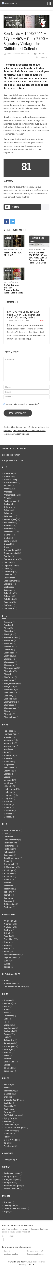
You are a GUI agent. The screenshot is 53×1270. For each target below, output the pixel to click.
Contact (7, 1251)
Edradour (8, 622)
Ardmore (8, 492)
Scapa (6, 861)
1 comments (44, 57)
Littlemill (8, 786)
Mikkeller (8, 1134)
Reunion (7, 1059)
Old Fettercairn (11, 840)
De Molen (8, 1112)
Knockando (9, 768)
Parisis (7, 1137)
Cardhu (7, 568)
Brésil (6, 1013)
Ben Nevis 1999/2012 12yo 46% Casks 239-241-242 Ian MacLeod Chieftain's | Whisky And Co (23, 314)
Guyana (7, 1034)
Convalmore (9, 578)
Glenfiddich (9, 680)
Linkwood (8, 780)
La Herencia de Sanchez (15, 1208)
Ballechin (8, 513)
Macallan (8, 801)
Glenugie (8, 714)
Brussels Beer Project (14, 1100)
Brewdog (8, 1097)
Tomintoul (8, 898)
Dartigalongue (10, 1160)
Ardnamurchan (11, 495)
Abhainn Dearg (10, 479)
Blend (8, 271)
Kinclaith (8, 761)
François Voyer (11, 1179)
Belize (6, 1006)
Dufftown (8, 605)
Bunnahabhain (10, 553)
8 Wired (7, 1085)
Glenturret (8, 711)
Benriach (8, 525)
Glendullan (9, 671)
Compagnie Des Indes (37, 240)
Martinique (9, 1046)
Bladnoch (8, 535)
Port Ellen (8, 849)
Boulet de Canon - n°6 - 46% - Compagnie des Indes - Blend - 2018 (13, 289)
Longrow (8, 798)
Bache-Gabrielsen (12, 1173)
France (7, 942)
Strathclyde (9, 870)
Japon (6, 951)
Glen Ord (8, 650)
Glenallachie (9, 659)
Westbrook (9, 1146)
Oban (6, 833)
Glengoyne (9, 686)
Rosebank (8, 855)
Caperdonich (10, 565)
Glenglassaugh (11, 683)
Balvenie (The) (10, 519)
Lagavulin (8, 771)
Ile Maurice (9, 1040)
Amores (7, 1202)
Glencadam (9, 665)
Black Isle (8, 1094)
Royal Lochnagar (12, 858)
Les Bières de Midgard (14, 1127)
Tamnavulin (9, 886)
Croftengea (9, 587)
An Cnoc (7, 486)
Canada (7, 936)
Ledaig (7, 777)
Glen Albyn (8, 631)
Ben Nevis (9, 18)
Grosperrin (9, 1182)
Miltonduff (9, 811)
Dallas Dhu (9, 593)
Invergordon (9, 746)
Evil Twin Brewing (12, 1115)
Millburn (7, 807)
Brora (6, 547)
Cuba (6, 1019)
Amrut (8, 238)
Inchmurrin (9, 743)
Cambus (7, 556)
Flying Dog (9, 1118)
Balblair (7, 510)
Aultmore (8, 507)
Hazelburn (8, 731)
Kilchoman (9, 755)
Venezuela (8, 1071)
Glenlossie (9, 699)
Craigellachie (10, 584)
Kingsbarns (9, 765)
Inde (6, 945)
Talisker (7, 879)
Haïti (6, 1037)
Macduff (8, 804)
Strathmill (8, 876)
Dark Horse (9, 1109)
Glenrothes (9, 705)
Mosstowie (9, 817)
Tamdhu (7, 883)
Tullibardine (9, 904)
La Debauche (10, 1124)
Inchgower (9, 740)
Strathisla (8, 873)
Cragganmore (10, 581)
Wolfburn (8, 907)
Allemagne (9, 924)
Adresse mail (8, 1236)
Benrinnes (8, 529)
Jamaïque (8, 1043)
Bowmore (8, 541)
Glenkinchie (9, 689)
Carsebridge (10, 571)
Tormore (8, 901)
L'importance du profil (12, 460)
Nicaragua (8, 1049)
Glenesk (7, 674)
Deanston (8, 602)
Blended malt (10, 984)
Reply (43, 321)
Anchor (7, 1088)
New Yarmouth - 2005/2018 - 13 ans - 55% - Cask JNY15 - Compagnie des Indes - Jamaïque (38, 257)
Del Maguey (9, 1205)
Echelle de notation (11, 455)
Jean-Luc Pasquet (12, 1185)
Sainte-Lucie (10, 1062)
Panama (7, 1052)
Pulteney (8, 852)
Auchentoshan (10, 501)
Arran (6, 498)
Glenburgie (9, 662)
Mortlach (8, 814)
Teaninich (8, 889)
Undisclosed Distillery (14, 987)
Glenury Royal (10, 717)
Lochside (8, 792)
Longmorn (9, 795)
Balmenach (9, 516)
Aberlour (8, 476)
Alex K (31, 1264)
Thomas (41, 54)
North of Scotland (12, 830)
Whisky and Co (16, 1262)
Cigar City (8, 1106)
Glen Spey (8, 656)
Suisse (7, 964)
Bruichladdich (10, 550)
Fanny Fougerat (11, 1176)
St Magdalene (10, 867)
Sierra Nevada (10, 1140)
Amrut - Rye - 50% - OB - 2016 (13, 254)
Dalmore (8, 596)
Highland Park (10, 734)
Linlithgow (8, 783)
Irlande (7, 948)
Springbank (9, 864)
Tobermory (9, 892)
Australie (8, 930)
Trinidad (8, 1068)
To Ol (6, 1143)
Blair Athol (8, 538)
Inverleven (8, 749)
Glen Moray (9, 647)
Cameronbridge (11, 559)
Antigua (7, 1000)
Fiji (5, 1022)
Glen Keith (8, 643)
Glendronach (10, 668)
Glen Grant (9, 640)
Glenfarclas (9, 677)
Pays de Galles (11, 958)
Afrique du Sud (11, 921)
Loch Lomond (10, 789)
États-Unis (9, 939)
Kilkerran (8, 758)
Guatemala (9, 1031)
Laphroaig (8, 774)
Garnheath (8, 625)
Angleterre (9, 927)
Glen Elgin (8, 634)
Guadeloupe (9, 1028)
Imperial (7, 737)
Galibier (7, 1121)
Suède (7, 961)
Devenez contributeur (35, 1254)
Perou (6, 1055)
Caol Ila (7, 562)
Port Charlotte (10, 843)
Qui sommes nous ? (35, 1251)
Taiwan (7, 967)
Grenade (8, 1025)
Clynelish (8, 575)
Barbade (8, 1003)
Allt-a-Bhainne (10, 482)
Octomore (8, 837)
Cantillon (8, 1103)
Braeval (7, 544)
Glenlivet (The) (10, 693)
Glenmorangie (10, 702)
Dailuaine (8, 590)
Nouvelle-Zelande (12, 955)
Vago (6, 1211)
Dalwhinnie (9, 599)
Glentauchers (10, 708)
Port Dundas (10, 846)
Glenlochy (8, 696)
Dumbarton (9, 608)
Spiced (7, 1065)
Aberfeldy (8, 473)
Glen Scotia (9, 653)
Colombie (8, 1016)
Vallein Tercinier (11, 1189)
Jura (6, 752)
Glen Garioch (10, 637)
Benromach (9, 532)
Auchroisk (8, 504)
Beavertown (9, 1091)
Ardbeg (7, 489)
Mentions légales (11, 1254)
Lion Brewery (10, 1131)
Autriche (8, 933)
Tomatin (8, 895)
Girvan (7, 628)
